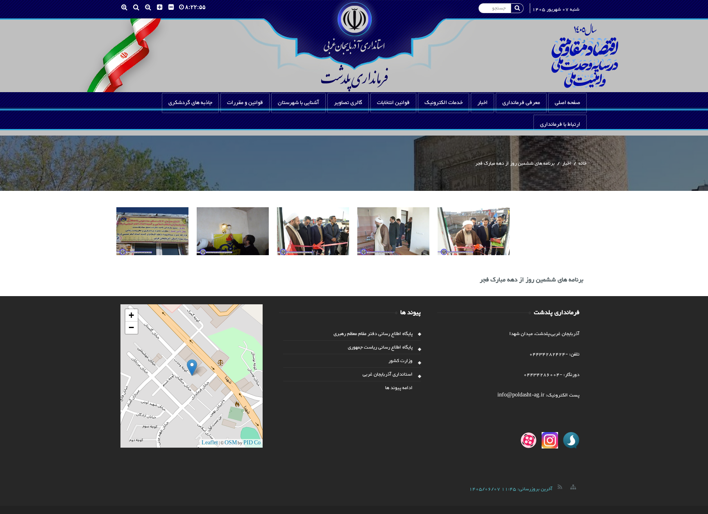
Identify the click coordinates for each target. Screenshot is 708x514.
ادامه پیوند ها (399, 388)
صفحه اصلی (567, 102)
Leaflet (210, 443)
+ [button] (131, 315)
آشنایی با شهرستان (298, 102)
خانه (582, 163)
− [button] (131, 327)
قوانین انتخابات (393, 102)
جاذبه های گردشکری (190, 102)
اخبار (482, 102)
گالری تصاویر (348, 102)
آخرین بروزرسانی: (510, 489)
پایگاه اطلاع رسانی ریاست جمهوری (380, 347)
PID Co (252, 443)
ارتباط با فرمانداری (560, 124)
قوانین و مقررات (245, 102)
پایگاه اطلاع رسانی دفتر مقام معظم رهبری (373, 334)
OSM (231, 443)
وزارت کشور (400, 361)
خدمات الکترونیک (443, 102)
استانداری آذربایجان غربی (388, 374)
